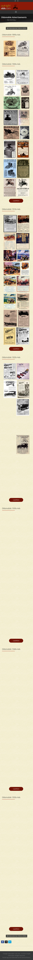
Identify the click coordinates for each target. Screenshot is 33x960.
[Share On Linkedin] (9, 942)
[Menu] (16, 12)
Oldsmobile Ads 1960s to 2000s (17, 28)
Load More (16, 201)
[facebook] (15, 1)
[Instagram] (18, 1)
